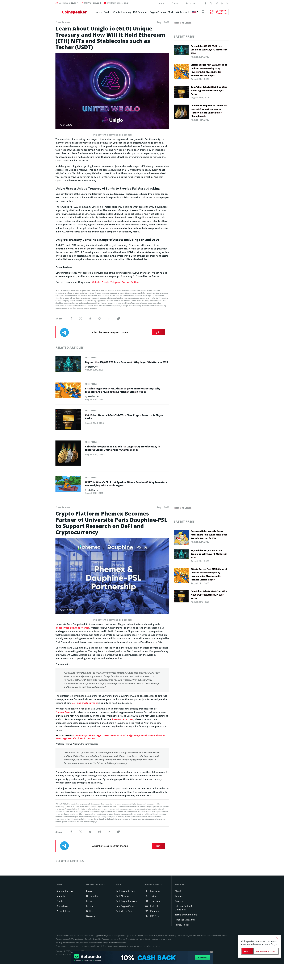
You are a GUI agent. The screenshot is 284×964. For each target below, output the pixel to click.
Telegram (115, 282)
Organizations (93, 895)
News (98, 12)
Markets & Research (178, 12)
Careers (179, 900)
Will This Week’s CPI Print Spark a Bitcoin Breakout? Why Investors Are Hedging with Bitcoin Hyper (126, 484)
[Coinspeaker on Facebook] (206, 3)
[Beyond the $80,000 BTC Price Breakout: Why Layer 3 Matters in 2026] (68, 364)
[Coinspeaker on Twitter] (211, 3)
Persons (90, 900)
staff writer (93, 366)
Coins (89, 890)
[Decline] (277, 938)
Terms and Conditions (186, 914)
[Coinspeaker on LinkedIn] (222, 3)
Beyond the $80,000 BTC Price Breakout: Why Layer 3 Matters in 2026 (126, 362)
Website (96, 282)
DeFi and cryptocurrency (85, 702)
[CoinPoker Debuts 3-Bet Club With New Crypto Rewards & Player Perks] (68, 420)
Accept (247, 951)
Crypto (60, 900)
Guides (107, 12)
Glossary (90, 916)
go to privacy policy (266, 951)
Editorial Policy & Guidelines (183, 908)
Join (158, 332)
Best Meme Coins (124, 911)
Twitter (134, 282)
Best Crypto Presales (126, 900)
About (162, 3)
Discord (125, 282)
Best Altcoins (122, 895)
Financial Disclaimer (185, 919)
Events (89, 906)
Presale (105, 282)
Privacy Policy (182, 924)
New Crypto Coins (125, 906)
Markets (61, 895)
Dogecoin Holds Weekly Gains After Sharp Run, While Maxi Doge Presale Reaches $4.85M (209, 535)
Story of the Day (65, 890)
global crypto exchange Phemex (72, 627)
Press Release (92, 357)
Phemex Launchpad (122, 719)
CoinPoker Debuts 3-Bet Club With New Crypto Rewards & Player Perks (124, 417)
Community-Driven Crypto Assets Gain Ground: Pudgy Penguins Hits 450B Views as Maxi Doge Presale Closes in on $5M (110, 737)
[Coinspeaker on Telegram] (217, 3)
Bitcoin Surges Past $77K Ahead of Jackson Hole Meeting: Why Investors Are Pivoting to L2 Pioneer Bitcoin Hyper (122, 390)
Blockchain (62, 906)
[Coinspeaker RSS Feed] (227, 3)
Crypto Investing (122, 12)
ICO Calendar (140, 12)
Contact (176, 3)
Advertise (190, 3)
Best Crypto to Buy (125, 890)
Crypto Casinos (158, 12)
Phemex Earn (62, 712)
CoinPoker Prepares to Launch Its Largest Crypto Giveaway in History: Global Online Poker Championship (122, 448)
